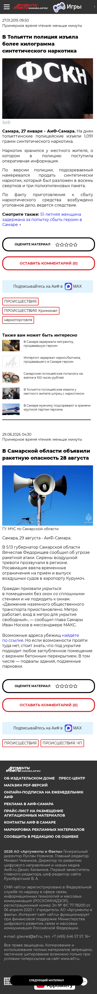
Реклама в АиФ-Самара (28, 804)
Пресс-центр (72, 778)
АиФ (6, 122)
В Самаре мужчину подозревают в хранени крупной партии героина (57, 407)
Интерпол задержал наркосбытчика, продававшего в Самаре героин (52, 359)
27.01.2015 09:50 (15, 20)
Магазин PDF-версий (26, 785)
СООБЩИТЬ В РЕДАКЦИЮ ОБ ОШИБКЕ (41, 836)
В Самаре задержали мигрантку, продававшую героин (49, 344)
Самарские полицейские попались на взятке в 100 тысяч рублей (53, 375)
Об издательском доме (29, 778)
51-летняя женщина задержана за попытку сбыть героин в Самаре (42, 219)
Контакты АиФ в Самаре (30, 822)
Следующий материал (46, 980)
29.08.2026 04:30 (16, 434)
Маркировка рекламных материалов (44, 829)
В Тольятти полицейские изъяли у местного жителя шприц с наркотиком (54, 391)
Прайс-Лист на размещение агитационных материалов (34, 813)
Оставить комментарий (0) (49, 263)
